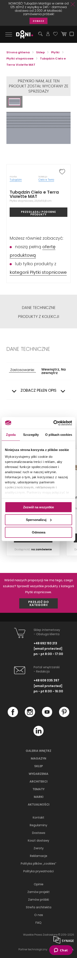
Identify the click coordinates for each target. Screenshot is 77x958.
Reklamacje (38, 856)
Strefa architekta (38, 907)
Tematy (38, 789)
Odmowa (38, 532)
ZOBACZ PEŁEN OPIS (38, 390)
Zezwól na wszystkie (38, 507)
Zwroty (39, 848)
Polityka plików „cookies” (38, 863)
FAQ (38, 922)
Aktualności (38, 804)
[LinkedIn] (38, 735)
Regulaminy (38, 825)
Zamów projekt (38, 892)
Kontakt (38, 817)
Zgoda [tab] (11, 434)
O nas (38, 915)
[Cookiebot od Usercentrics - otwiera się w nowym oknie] (54, 423)
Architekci (38, 781)
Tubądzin (16, 179)
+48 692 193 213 (45, 643)
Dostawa (38, 833)
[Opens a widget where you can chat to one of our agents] (61, 950)
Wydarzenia (38, 774)
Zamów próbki (38, 899)
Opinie (38, 884)
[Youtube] (47, 716)
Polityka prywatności (38, 871)
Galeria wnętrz (38, 751)
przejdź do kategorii (38, 603)
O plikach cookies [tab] (58, 434)
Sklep (38, 766)
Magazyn (38, 758)
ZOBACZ (38, 21)
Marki (38, 797)
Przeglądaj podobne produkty (38, 213)
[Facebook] (13, 716)
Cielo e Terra (46, 179)
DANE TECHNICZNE (38, 307)
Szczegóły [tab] (31, 434)
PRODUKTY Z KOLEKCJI (38, 316)
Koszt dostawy (38, 840)
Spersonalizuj (36, 520)
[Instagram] (30, 716)
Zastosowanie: (22, 370)
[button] (14, 102)
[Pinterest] (64, 716)
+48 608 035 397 (46, 680)
